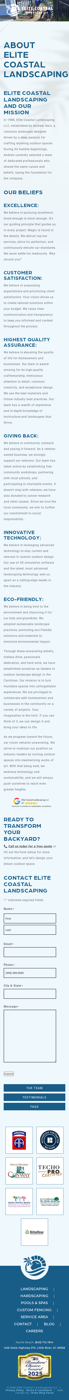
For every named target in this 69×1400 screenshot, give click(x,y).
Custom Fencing (34, 1310)
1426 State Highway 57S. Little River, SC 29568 (34, 1348)
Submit (8, 1074)
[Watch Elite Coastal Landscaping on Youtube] (35, 1351)
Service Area (34, 1317)
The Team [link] (34, 1088)
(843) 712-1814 (44, 1342)
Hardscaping (34, 1296)
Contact (23, 1324)
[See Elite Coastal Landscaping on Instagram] (34, 1351)
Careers (34, 1331)
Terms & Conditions (39, 1390)
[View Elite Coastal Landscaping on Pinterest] (37, 1351)
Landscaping (34, 1289)
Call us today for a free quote (30, 846)
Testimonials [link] (34, 1097)
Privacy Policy (15, 1390)
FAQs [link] (34, 1106)
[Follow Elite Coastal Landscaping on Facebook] (32, 1351)
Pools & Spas (34, 1303)
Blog (49, 1324)
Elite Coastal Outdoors (29, 10)
